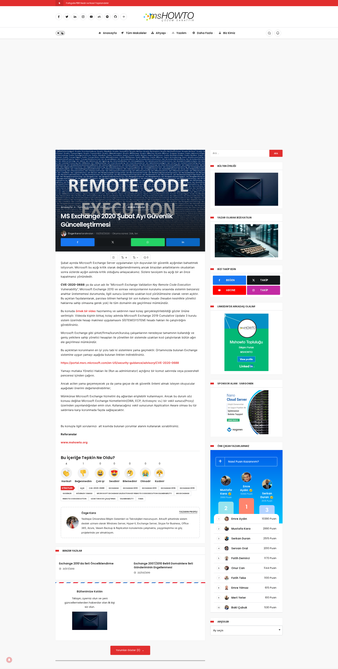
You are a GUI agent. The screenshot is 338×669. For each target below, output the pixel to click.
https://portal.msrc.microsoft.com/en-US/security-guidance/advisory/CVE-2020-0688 (120, 363)
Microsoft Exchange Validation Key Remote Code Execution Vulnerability (134, 493)
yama (140, 498)
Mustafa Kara (226, 492)
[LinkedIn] (75, 16)
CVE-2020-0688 (96, 488)
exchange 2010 (130, 488)
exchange (114, 488)
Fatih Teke (238, 578)
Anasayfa (110, 33)
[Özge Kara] (74, 522)
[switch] (60, 33)
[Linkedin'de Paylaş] (183, 242)
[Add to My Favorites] (114, 257)
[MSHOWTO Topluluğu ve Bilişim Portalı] (169, 16)
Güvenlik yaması (84, 493)
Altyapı (161, 33)
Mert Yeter (238, 597)
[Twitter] (67, 16)
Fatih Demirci (240, 558)
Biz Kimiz (229, 33)
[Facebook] (58, 16)
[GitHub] (115, 16)
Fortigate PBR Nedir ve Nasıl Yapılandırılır (87, 3)
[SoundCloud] (99, 16)
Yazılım (181, 33)
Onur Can (238, 568)
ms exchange (182, 493)
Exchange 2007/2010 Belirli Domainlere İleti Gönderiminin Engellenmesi (163, 565)
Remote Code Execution (74, 498)
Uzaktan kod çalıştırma (103, 498)
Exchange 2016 (168, 488)
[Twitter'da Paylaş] (113, 242)
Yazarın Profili (188, 511)
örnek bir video (86, 311)
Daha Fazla (205, 33)
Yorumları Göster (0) (128, 650)
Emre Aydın (245, 488)
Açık (82, 488)
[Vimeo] (123, 16)
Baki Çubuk (239, 607)
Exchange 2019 (187, 488)
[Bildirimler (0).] (277, 33)
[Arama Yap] (269, 33)
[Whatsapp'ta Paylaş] (148, 242)
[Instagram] (83, 16)
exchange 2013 (149, 488)
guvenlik (67, 493)
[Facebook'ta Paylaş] (78, 242)
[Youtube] (91, 16)
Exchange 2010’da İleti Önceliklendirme (86, 564)
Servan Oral (239, 548)
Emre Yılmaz (239, 588)
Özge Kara (74, 233)
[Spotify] (107, 16)
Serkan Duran (266, 495)
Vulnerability (127, 498)
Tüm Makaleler (136, 33)
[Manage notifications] (9, 660)
